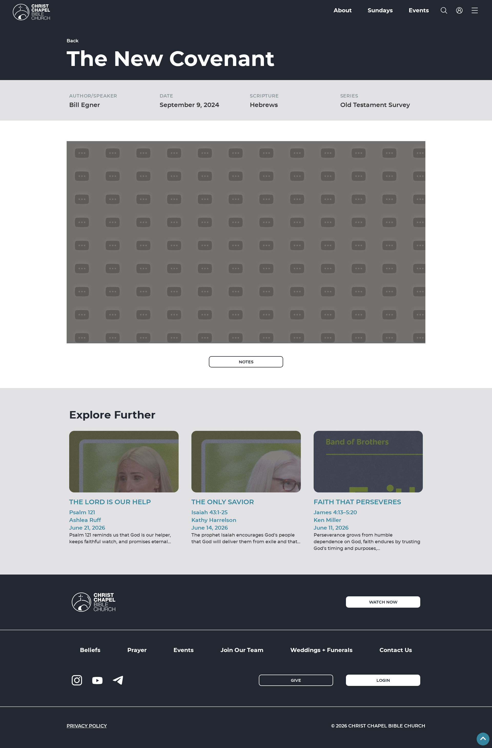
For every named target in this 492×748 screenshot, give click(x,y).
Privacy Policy (87, 726)
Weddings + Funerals (321, 650)
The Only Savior (222, 501)
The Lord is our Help (110, 501)
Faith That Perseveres (357, 501)
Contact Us (396, 650)
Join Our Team (242, 650)
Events (183, 650)
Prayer (137, 650)
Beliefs (90, 650)
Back (72, 40)
